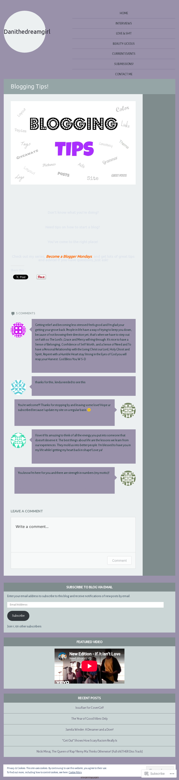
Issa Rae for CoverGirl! (90, 707)
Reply (129, 367)
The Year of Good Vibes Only (89, 718)
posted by (58, 367)
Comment (119, 560)
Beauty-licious (124, 43)
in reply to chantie (86, 420)
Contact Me (123, 74)
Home (124, 13)
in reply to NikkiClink (87, 488)
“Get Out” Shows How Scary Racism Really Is (89, 740)
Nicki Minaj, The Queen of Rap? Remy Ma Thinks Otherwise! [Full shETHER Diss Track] (90, 751)
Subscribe (18, 615)
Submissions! (124, 64)
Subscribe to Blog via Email (89, 587)
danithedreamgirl (68, 420)
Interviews (124, 23)
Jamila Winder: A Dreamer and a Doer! (90, 729)
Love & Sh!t (124, 33)
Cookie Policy (75, 772)
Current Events (123, 53)
